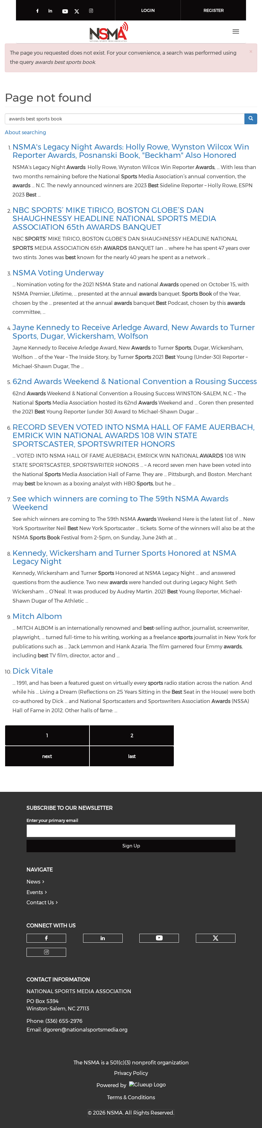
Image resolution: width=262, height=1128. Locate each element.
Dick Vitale (32, 671)
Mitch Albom (37, 616)
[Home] (109, 31)
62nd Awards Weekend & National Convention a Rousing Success (134, 381)
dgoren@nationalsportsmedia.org (85, 1030)
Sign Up (131, 846)
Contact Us (40, 903)
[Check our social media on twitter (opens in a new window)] (79, 12)
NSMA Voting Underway (58, 272)
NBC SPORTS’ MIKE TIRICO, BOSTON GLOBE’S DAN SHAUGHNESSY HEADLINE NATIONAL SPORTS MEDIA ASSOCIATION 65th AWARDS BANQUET (114, 218)
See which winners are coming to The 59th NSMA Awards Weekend (120, 503)
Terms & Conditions (131, 1097)
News (33, 882)
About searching (25, 132)
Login (148, 10)
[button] (250, 51)
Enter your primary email (52, 820)
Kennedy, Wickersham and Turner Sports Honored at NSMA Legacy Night (124, 557)
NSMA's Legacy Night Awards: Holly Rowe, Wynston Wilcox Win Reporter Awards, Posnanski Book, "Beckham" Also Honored (130, 151)
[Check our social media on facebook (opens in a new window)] (38, 12)
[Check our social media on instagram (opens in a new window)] (92, 12)
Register (214, 10)
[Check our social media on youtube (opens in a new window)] (65, 12)
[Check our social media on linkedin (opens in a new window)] (52, 12)
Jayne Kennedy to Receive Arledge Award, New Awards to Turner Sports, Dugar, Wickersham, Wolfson (133, 331)
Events (35, 892)
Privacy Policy (131, 1073)
